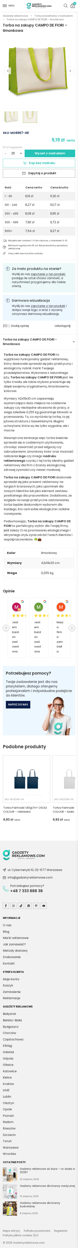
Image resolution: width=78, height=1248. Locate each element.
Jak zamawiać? (14, 944)
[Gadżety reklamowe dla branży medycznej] (10, 1192)
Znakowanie (12, 957)
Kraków (8, 1084)
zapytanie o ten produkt (48, 274)
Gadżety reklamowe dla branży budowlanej (40, 1205)
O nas (7, 925)
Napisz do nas (18, 704)
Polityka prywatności (37, 1231)
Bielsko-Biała (12, 1020)
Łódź (6, 1090)
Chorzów (9, 1033)
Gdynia (8, 1058)
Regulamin (60, 1231)
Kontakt (9, 963)
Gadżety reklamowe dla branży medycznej (47, 1186)
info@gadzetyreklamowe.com (30, 877)
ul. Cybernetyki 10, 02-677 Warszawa (35, 870)
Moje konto (11, 979)
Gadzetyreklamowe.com (29, 1243)
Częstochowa (13, 1039)
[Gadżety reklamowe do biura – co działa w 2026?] (10, 1175)
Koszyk (74, 4)
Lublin (7, 1096)
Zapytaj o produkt (42, 173)
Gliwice (8, 1065)
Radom (8, 1122)
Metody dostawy (15, 951)
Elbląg (7, 1045)
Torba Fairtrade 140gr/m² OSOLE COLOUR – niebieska (25, 810)
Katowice (10, 1071)
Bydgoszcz (11, 1027)
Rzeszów (9, 1128)
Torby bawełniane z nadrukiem (54, 16)
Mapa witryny (11, 1231)
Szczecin (9, 1135)
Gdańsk (8, 1052)
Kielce (7, 1077)
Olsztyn (8, 1103)
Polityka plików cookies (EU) (21, 1235)
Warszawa (10, 1147)
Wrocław (9, 1154)
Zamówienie (12, 992)
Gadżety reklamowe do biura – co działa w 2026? (47, 1171)
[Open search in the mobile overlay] (66, 6)
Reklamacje (11, 998)
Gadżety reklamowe (15, 16)
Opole (7, 1109)
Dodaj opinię (20, 325)
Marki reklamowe (16, 938)
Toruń (7, 1141)
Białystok (9, 1014)
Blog (6, 931)
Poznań (8, 1116)
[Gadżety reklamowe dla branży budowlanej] (10, 1209)
